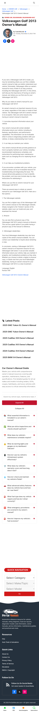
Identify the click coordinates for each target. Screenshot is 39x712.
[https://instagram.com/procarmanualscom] (25, 692)
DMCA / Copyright (8, 670)
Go (20, 594)
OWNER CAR (8, 17)
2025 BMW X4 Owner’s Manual (16, 357)
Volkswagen (17, 17)
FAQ (3, 639)
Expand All (20, 403)
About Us (5, 654)
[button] (34, 3)
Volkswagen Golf (28, 17)
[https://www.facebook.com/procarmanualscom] (14, 692)
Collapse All (19, 408)
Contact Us (6, 657)
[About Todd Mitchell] (7, 33)
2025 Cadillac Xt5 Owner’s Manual (18, 344)
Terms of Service (8, 664)
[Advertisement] (19, 61)
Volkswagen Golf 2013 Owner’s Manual (15, 275)
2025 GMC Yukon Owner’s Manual (18, 332)
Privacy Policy (7, 660)
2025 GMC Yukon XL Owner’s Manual (19, 325)
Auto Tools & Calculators (10, 642)
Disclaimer (5, 667)
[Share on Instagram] (12, 41)
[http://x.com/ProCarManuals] (19, 692)
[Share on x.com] (8, 41)
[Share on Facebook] (4, 41)
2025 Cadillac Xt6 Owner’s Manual (18, 338)
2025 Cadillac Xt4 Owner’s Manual (18, 351)
